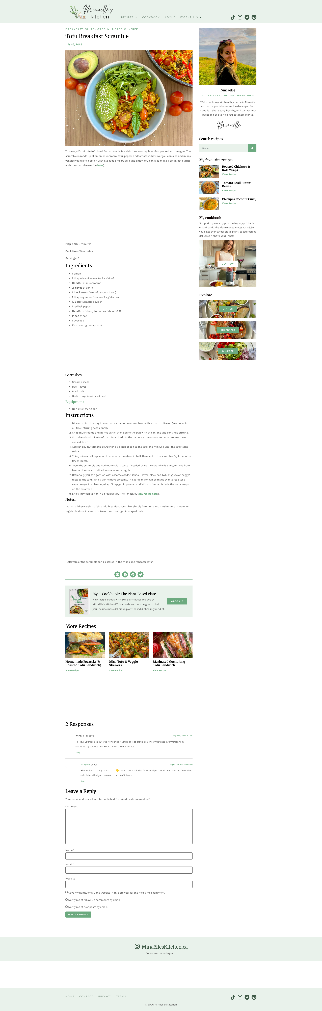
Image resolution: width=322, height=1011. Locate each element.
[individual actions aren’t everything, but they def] (262, 974)
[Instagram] (240, 17)
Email (69, 864)
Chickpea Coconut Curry (239, 199)
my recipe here (148, 493)
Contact (86, 996)
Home (69, 996)
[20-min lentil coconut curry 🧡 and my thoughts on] (141, 974)
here (100, 165)
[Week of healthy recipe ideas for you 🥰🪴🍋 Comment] (302, 974)
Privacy (104, 996)
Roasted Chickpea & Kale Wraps (236, 168)
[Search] (252, 148)
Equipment (74, 402)
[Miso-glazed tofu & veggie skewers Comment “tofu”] (221, 974)
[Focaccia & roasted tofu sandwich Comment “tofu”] (181, 974)
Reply (77, 752)
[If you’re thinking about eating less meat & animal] (20, 974)
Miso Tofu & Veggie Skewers (123, 663)
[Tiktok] (232, 17)
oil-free (228, 351)
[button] (117, 574)
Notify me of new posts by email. (88, 907)
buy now (228, 264)
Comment (72, 806)
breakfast (228, 330)
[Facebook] (247, 17)
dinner (228, 309)
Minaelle (85, 764)
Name (69, 850)
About (170, 17)
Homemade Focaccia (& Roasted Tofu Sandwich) (83, 663)
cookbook (151, 17)
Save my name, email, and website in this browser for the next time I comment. (116, 892)
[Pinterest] (254, 17)
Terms (121, 996)
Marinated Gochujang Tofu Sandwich (169, 663)
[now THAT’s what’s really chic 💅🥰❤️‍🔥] (101, 974)
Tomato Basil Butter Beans (236, 184)
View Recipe (72, 670)
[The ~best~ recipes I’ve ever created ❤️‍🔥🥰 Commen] (60, 974)
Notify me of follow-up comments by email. (94, 900)
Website (70, 878)
